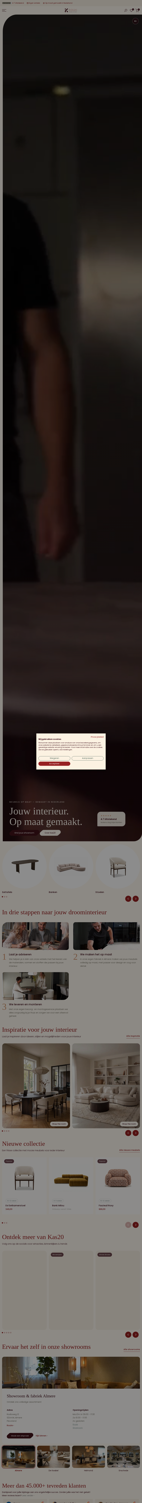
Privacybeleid (97, 737)
